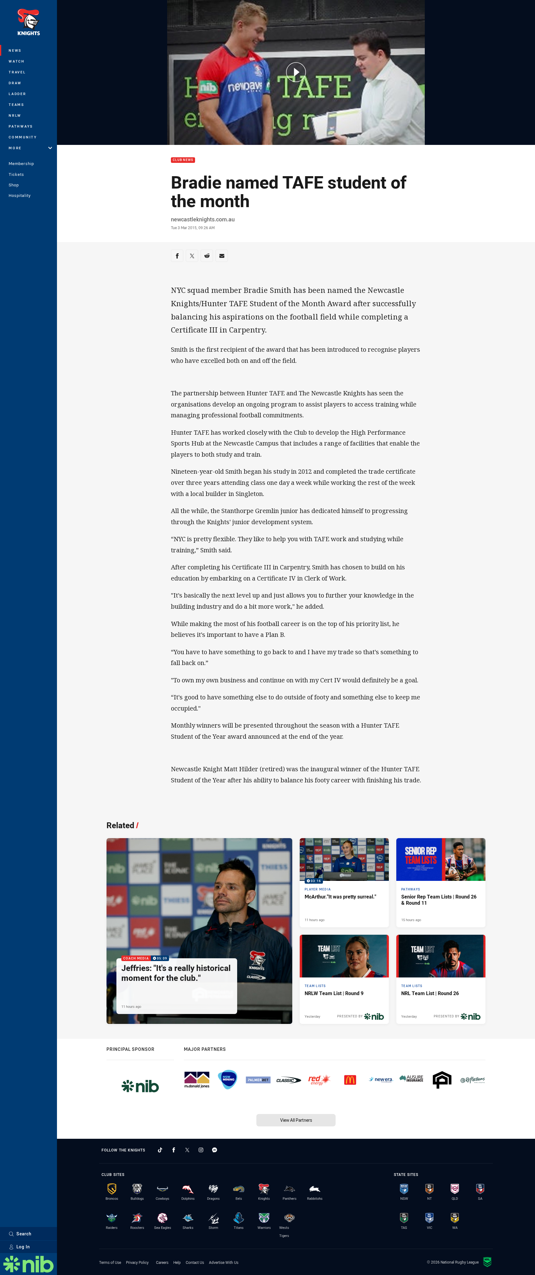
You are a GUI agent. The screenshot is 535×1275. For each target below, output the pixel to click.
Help (177, 1262)
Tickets (16, 174)
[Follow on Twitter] (187, 1149)
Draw (15, 83)
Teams (16, 104)
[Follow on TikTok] (160, 1149)
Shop (14, 185)
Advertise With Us (223, 1262)
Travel (17, 72)
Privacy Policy (137, 1262)
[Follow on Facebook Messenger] (214, 1149)
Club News (183, 160)
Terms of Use (110, 1262)
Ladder (17, 93)
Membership (21, 163)
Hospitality (20, 195)
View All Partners (296, 1120)
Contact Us (195, 1262)
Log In (23, 1247)
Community (23, 137)
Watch (17, 61)
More (15, 148)
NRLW (15, 115)
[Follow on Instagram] (200, 1149)
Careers (162, 1262)
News (15, 50)
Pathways (21, 126)
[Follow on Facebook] (173, 1149)
